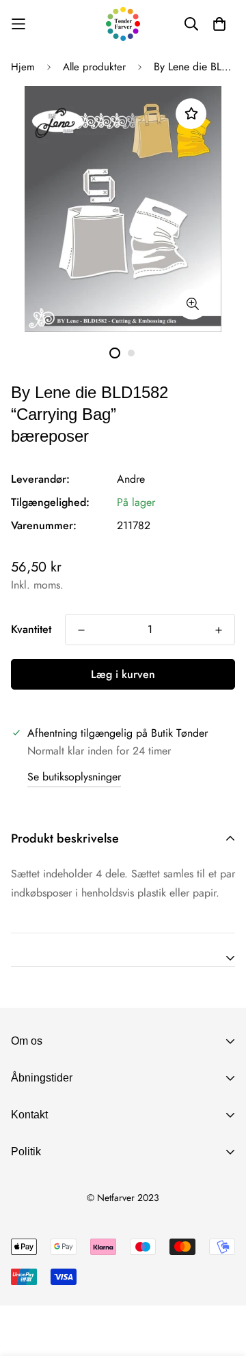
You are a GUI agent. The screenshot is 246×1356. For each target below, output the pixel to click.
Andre (131, 479)
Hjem (23, 66)
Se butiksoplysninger (74, 777)
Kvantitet (31, 629)
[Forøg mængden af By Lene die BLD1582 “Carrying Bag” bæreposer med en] (218, 630)
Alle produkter (94, 66)
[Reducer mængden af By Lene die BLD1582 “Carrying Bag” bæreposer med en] (81, 630)
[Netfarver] (123, 24)
